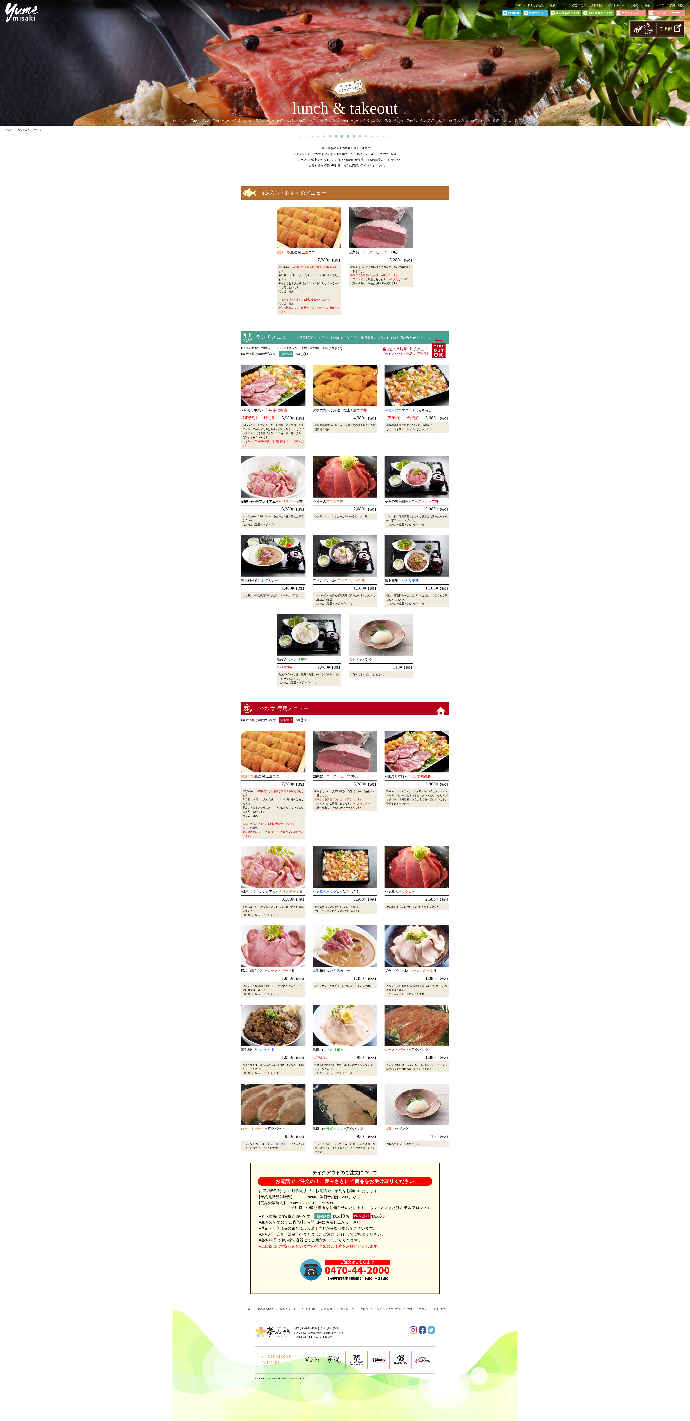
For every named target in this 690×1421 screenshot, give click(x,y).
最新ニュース (559, 5)
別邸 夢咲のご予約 (600, 13)
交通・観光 (678, 5)
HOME (519, 5)
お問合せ (513, 13)
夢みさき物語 (537, 5)
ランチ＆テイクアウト (668, 13)
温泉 (649, 5)
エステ (661, 5)
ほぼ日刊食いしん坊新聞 (588, 5)
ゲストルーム (617, 5)
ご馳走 (635, 5)
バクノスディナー (633, 13)
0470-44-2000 (357, 1269)
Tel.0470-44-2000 (302, 1337)
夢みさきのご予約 (567, 13)
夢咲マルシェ (537, 13)
